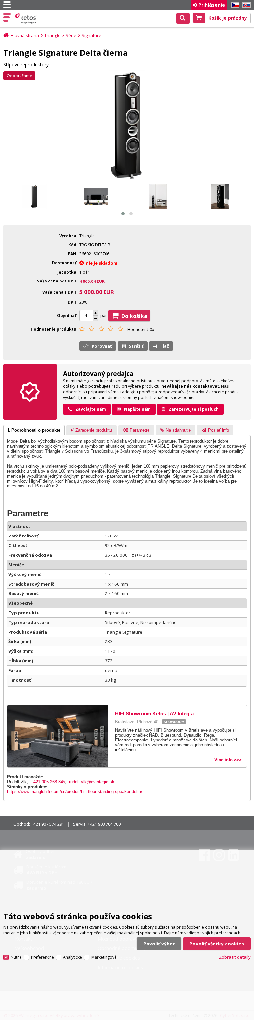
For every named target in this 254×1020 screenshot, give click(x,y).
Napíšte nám (137, 409)
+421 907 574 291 (47, 824)
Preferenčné (42, 957)
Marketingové (104, 957)
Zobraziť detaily (235, 957)
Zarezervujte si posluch (194, 409)
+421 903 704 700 (104, 824)
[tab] (34, 430)
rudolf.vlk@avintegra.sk (91, 781)
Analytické (72, 957)
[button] (123, 213)
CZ (234, 5)
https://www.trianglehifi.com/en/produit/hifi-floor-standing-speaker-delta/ (74, 791)
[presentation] (34, 430)
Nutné (16, 957)
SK (245, 5)
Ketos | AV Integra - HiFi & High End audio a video (26, 18)
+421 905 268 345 (48, 781)
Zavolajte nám (90, 409)
